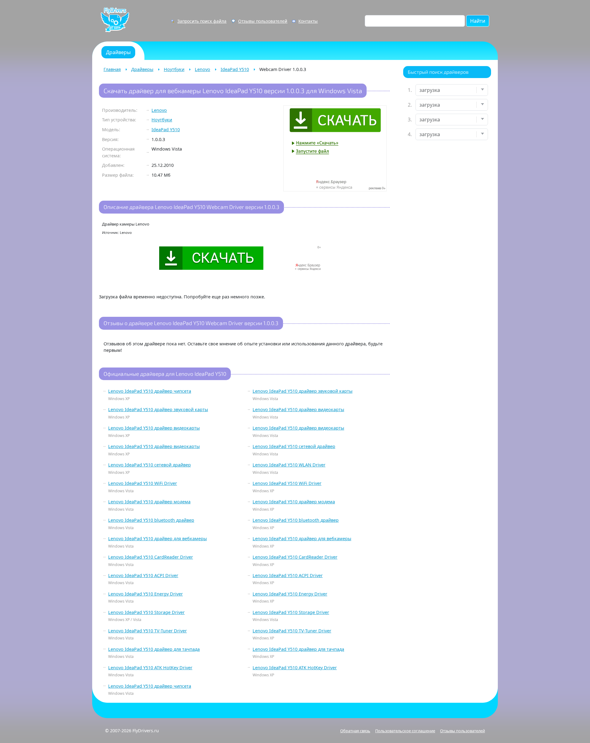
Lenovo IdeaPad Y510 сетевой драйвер (294, 446)
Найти (477, 21)
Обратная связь (355, 730)
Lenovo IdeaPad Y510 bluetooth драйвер (151, 520)
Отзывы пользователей (262, 21)
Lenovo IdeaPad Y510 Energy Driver (145, 594)
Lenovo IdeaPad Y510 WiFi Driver (142, 483)
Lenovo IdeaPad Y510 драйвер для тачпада (154, 649)
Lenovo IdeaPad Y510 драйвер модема (149, 502)
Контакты (308, 21)
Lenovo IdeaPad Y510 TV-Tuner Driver (147, 631)
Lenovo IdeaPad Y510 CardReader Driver (150, 557)
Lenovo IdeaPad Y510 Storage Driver (146, 612)
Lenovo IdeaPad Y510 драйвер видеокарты (298, 409)
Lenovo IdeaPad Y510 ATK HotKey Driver (150, 667)
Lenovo (202, 69)
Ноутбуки (174, 69)
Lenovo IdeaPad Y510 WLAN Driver (289, 465)
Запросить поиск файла (201, 21)
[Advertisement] (447, 241)
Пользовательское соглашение (405, 730)
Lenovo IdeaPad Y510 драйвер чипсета (149, 391)
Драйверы (142, 69)
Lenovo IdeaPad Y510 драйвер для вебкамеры (157, 538)
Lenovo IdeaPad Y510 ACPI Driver (143, 575)
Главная (112, 69)
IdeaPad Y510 (235, 69)
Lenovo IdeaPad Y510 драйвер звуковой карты (302, 391)
